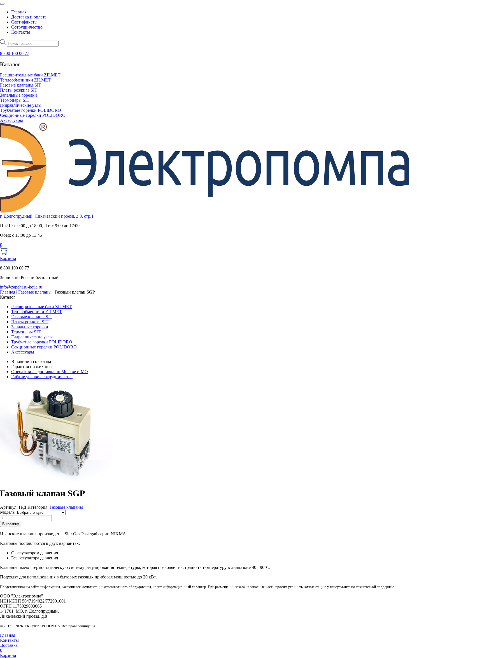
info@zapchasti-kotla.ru (21, 287)
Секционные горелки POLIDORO (33, 115)
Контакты (20, 32)
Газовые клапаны (35, 292)
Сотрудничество (27, 27)
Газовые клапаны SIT (20, 85)
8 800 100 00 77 (14, 53)
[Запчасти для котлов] (204, 211)
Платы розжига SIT (18, 90)
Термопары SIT (14, 100)
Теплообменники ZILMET (25, 80)
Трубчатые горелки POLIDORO (30, 110)
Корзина (8, 251)
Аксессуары (11, 120)
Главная (18, 12)
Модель (7, 512)
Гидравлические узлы (20, 105)
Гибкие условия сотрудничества (42, 376)
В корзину (10, 524)
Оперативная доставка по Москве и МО (49, 371)
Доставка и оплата (28, 17)
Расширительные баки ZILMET (30, 75)
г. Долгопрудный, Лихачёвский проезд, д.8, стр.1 (47, 216)
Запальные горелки (18, 95)
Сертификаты (24, 22)
